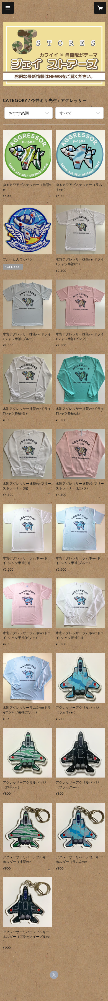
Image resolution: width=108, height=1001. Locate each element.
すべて (66, 112)
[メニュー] (8, 8)
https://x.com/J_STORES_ (54, 975)
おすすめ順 (19, 112)
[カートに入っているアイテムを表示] (100, 8)
